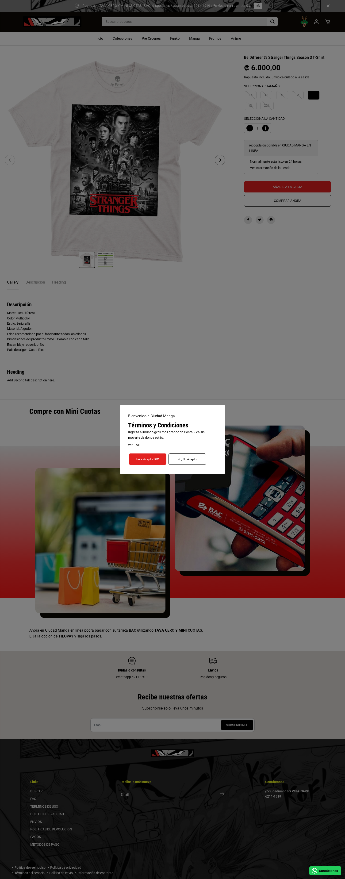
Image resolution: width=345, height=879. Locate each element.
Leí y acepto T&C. (148, 459)
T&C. (137, 445)
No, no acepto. (187, 459)
